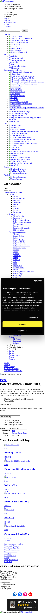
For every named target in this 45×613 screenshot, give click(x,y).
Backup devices (18, 236)
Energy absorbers (19, 240)
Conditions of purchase (12, 548)
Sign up (7, 20)
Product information (11, 560)
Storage (15, 252)
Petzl (3, 380)
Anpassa (21, 331)
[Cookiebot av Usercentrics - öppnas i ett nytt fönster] (32, 280)
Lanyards (16, 277)
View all (16, 196)
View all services (19, 216)
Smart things (17, 275)
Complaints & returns (11, 546)
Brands (6, 24)
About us (7, 26)
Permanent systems (19, 248)
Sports (6, 123)
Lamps (6, 167)
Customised (17, 212)
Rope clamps (17, 266)
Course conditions (10, 552)
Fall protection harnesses (21, 246)
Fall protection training (16, 58)
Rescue (15, 204)
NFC (15, 262)
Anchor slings (18, 274)
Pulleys (15, 238)
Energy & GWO (19, 198)
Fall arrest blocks (19, 242)
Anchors (16, 250)
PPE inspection (14, 68)
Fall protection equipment (17, 60)
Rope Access (17, 200)
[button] (22, 605)
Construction (17, 202)
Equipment (17, 341)
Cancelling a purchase (12, 550)
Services (7, 54)
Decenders (16, 260)
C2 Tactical (17, 339)
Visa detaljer (33, 317)
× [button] (21, 30)
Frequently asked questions (13, 544)
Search (25, 30)
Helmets (16, 254)
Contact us (8, 562)
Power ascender (18, 268)
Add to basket (5, 417)
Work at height (14, 62)
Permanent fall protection (17, 66)
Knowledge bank (10, 556)
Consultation (13, 56)
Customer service (10, 22)
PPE (14, 206)
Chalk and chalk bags (19, 433)
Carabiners (17, 256)
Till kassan (8, 192)
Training (7, 34)
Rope (15, 264)
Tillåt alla (22, 324)
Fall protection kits (19, 244)
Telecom (16, 208)
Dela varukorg (17, 192)
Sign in (6, 18)
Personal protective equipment (23, 272)
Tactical (11, 64)
